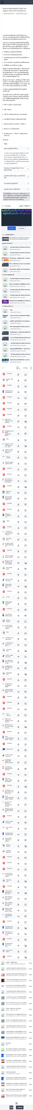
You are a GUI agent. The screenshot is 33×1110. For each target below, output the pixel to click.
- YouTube (7, 206)
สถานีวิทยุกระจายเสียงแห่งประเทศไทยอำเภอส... (9, 792)
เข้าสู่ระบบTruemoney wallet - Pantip (9, 738)
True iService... (8, 714)
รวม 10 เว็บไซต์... (8, 457)
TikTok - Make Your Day (9, 579)
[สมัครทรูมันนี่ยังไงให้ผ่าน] (5, 350)
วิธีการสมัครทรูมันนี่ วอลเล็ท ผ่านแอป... (8, 898)
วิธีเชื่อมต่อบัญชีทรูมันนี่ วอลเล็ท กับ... (9, 810)
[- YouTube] (5, 248)
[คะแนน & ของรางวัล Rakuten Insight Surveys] (5, 316)
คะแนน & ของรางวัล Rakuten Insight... (9, 627)
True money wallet (9, 568)
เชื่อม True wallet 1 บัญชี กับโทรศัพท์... (8, 780)
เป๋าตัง (7, 597)
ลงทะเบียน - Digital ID (9, 851)
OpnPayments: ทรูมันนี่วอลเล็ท (9, 833)
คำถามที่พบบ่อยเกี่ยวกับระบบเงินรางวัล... (9, 662)
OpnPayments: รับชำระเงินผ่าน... (9, 945)
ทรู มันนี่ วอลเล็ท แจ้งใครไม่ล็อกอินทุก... (9, 545)
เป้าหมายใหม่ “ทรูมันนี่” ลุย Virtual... (8, 839)
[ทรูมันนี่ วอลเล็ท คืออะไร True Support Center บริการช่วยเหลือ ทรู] (5, 322)
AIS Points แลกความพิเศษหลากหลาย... (9, 933)
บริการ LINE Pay (9, 827)
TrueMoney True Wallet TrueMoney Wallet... (9, 433)
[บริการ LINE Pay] (5, 265)
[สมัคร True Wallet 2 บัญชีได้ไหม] (5, 285)
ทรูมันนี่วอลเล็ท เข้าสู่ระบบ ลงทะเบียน (17, 286)
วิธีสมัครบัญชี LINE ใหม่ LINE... (8, 603)
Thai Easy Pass (8, 538)
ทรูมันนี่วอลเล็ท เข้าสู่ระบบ (15, 249)
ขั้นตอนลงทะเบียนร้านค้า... (8, 515)
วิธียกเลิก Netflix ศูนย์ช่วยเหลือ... (9, 462)
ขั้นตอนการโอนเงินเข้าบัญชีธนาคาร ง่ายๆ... (9, 910)
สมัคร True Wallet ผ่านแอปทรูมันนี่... (9, 421)
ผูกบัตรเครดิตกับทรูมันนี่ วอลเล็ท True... (9, 691)
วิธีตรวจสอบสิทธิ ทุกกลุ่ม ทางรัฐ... (9, 556)
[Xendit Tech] (5, 361)
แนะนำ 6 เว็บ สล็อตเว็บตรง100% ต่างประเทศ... (8, 804)
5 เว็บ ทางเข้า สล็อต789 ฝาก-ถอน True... (8, 892)
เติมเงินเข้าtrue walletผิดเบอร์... (9, 391)
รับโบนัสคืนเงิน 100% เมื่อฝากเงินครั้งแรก (20, 238)
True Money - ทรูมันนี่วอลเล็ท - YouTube (9, 768)
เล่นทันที (19, 1107)
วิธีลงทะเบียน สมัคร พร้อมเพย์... (8, 586)
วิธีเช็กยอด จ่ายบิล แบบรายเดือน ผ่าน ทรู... (9, 726)
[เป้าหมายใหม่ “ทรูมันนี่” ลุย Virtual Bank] (5, 270)
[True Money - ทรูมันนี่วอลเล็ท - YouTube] (5, 259)
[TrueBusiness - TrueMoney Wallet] (5, 333)
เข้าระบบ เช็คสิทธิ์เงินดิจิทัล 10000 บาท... (8, 498)
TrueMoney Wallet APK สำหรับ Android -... (9, 762)
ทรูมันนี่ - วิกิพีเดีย (24, 206)
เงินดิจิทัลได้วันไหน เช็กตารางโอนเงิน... (8, 668)
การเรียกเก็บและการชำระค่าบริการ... (9, 644)
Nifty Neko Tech (9, 673)
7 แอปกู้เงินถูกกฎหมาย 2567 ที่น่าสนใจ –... (9, 533)
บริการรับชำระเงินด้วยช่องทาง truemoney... (9, 480)
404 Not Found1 (8, 620)
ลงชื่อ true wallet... (8, 492)
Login (7, 521)
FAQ (11, 310)
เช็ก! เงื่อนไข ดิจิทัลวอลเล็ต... (9, 615)
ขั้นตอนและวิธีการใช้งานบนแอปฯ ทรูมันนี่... (9, 562)
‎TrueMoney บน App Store (9, 638)
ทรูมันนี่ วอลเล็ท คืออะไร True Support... (9, 451)
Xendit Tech (9, 749)
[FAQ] (5, 311)
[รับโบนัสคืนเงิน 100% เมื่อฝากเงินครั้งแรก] (11, 1107)
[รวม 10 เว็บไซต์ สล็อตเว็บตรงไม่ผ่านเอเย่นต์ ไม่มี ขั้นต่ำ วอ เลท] (5, 339)
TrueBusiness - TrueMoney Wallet (9, 685)
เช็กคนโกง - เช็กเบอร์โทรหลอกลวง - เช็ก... (9, 445)
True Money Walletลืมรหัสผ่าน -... (8, 916)
